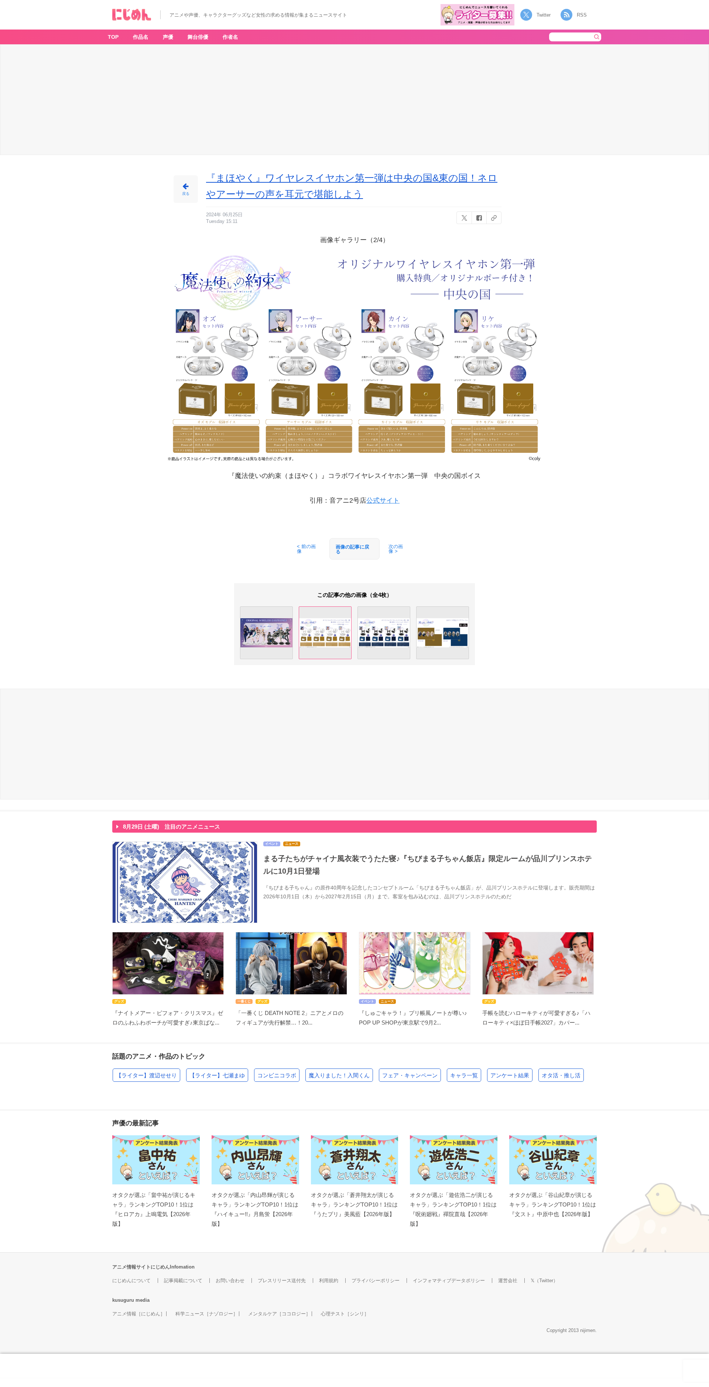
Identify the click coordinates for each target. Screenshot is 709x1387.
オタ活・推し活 (561, 1075)
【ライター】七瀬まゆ (217, 1075)
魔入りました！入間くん (339, 1075)
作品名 (140, 37)
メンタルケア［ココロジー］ (279, 1314)
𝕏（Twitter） (544, 1280)
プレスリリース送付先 (282, 1280)
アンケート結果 (509, 1075)
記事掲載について (183, 1280)
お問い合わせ (230, 1280)
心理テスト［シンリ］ (345, 1314)
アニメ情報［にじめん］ (138, 1314)
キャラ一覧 (464, 1075)
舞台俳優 (198, 37)
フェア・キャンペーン (410, 1075)
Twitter (544, 15)
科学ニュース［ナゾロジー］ (206, 1314)
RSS (582, 15)
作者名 (230, 37)
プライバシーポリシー (376, 1280)
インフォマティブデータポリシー (449, 1280)
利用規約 (328, 1280)
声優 (168, 37)
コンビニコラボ (276, 1075)
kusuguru (123, 1300)
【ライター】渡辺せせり (146, 1075)
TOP (113, 37)
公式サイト (383, 500)
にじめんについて (131, 1280)
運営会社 (507, 1280)
